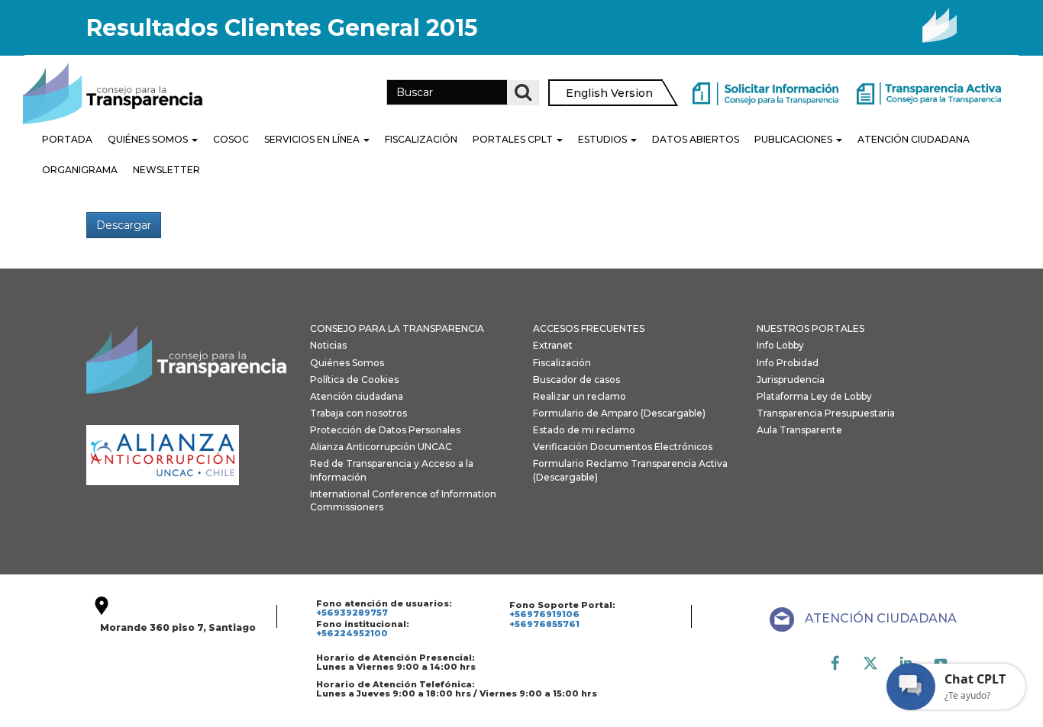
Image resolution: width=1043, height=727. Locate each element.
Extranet (553, 345)
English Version (609, 93)
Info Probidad (788, 362)
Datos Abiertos (695, 139)
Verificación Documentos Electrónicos (622, 446)
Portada (67, 139)
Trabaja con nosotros (358, 413)
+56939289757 (352, 612)
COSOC (231, 139)
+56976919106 (544, 614)
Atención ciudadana (356, 396)
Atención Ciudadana (913, 139)
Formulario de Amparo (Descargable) (619, 413)
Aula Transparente (799, 430)
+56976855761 (544, 624)
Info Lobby (780, 345)
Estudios (603, 139)
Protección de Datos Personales (385, 430)
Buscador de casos (576, 379)
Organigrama (80, 169)
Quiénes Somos (149, 139)
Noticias (328, 345)
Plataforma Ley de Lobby (814, 396)
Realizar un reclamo (579, 396)
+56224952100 (352, 633)
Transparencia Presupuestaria (826, 413)
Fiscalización (421, 139)
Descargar (123, 225)
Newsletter (166, 169)
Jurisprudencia (791, 379)
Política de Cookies (354, 379)
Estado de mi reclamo (584, 430)
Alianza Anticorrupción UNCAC (381, 446)
